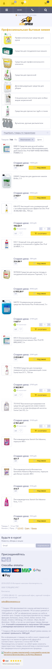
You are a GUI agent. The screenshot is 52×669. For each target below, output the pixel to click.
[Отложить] (21, 233)
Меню (19, 10)
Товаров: (5, 139)
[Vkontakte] (3, 559)
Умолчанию (25, 139)
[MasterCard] (16, 570)
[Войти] (4, 3)
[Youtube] (8, 559)
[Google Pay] (37, 570)
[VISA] (6, 570)
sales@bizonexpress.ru (10, 601)
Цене (39, 139)
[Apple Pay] (6, 575)
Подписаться (43, 546)
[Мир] (26, 570)
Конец (34, 528)
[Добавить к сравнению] (16, 168)
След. (27, 528)
